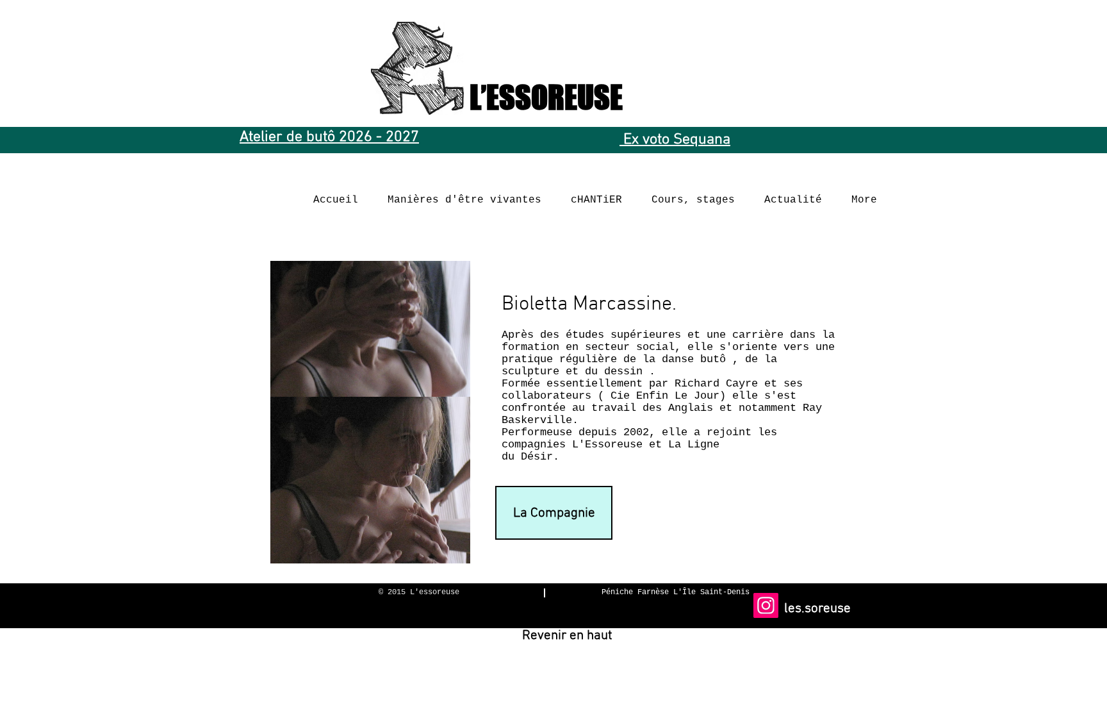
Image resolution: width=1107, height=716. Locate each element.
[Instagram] (765, 605)
